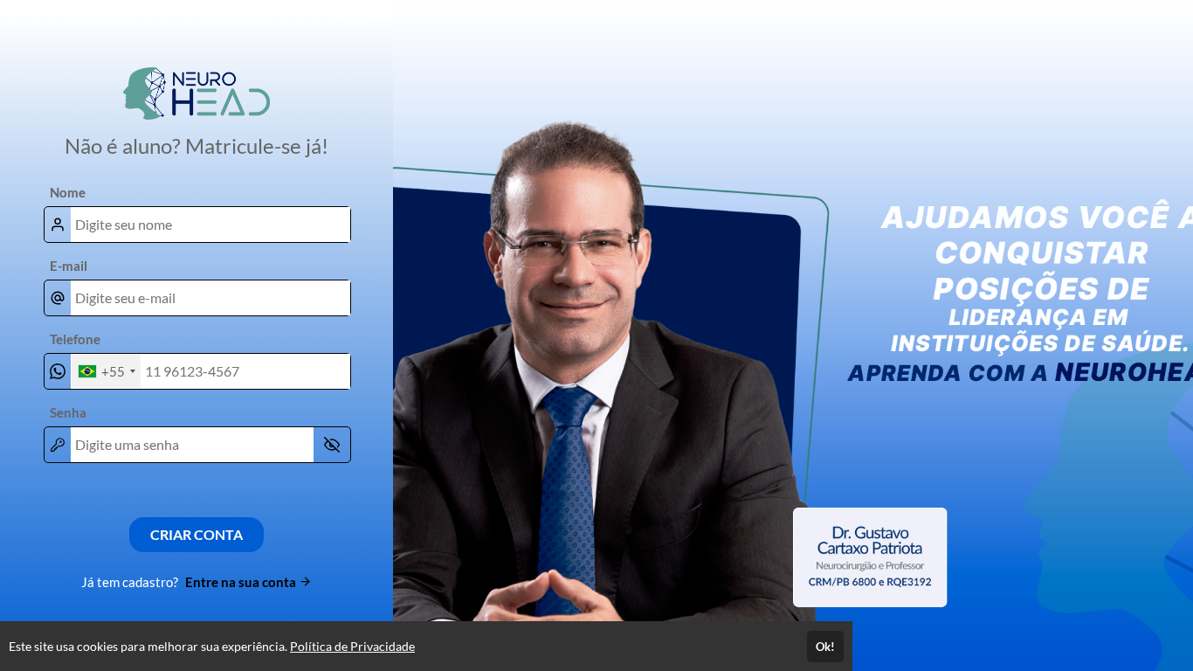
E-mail (68, 265)
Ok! (825, 647)
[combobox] (106, 371)
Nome (68, 192)
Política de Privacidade (352, 646)
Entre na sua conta (242, 582)
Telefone (75, 339)
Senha (68, 412)
